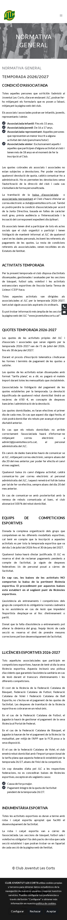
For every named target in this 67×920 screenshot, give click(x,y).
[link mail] (64, 312)
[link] (9, 15)
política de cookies (46, 903)
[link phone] (64, 306)
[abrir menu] (61, 15)
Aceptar (51, 911)
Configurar (17, 911)
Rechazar (35, 911)
